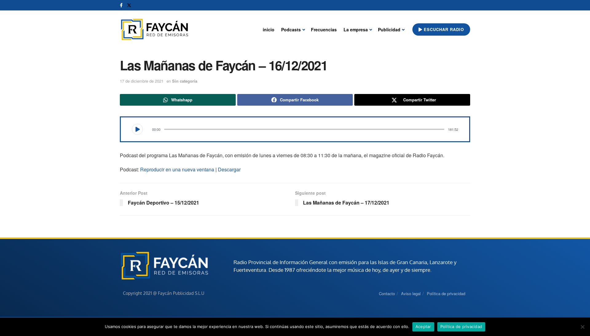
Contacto (387, 293)
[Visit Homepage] (154, 29)
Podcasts (291, 29)
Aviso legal (411, 293)
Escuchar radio (443, 29)
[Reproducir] (137, 129)
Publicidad (389, 29)
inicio (268, 29)
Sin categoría (184, 81)
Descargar (229, 169)
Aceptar (423, 326)
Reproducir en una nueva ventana (177, 169)
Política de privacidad (446, 293)
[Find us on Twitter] (129, 5)
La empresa (356, 29)
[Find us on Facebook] (121, 5)
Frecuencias (324, 29)
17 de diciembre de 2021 (141, 81)
